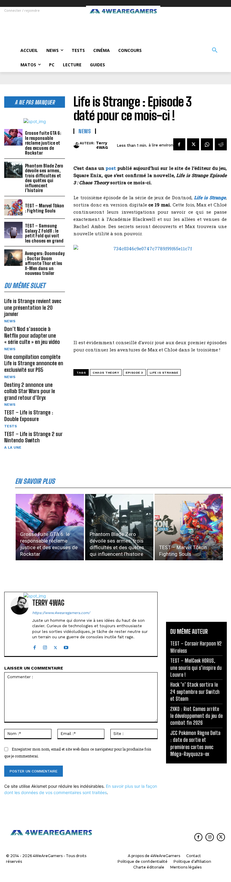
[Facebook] (179, 144)
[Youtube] (66, 646)
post (111, 168)
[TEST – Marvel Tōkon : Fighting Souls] (13, 207)
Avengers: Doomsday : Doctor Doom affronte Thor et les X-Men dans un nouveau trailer (45, 263)
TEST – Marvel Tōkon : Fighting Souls (44, 208)
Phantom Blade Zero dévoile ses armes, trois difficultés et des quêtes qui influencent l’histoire (44, 178)
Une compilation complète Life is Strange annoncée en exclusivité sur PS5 (33, 363)
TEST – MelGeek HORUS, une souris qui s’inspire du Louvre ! (196, 667)
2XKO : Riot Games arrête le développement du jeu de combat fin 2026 (196, 716)
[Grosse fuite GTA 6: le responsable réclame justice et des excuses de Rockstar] (13, 137)
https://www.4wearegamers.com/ (61, 613)
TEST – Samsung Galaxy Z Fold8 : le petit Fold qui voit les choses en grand (44, 233)
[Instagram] (45, 646)
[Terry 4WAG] (76, 145)
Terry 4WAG (102, 145)
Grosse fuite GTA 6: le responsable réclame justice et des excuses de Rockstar (43, 142)
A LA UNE (12, 447)
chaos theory (106, 372)
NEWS (9, 321)
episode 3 (134, 372)
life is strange (164, 372)
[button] (215, 50)
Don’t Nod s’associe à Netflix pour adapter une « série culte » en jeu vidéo (32, 335)
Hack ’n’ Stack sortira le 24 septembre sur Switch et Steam (195, 691)
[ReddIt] (221, 144)
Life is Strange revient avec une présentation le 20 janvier (32, 307)
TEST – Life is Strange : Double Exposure (28, 415)
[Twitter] (193, 144)
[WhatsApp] (207, 144)
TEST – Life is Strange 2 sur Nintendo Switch (33, 437)
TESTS (10, 426)
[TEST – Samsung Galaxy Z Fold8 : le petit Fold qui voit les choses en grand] (13, 230)
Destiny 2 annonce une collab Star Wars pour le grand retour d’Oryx (29, 391)
